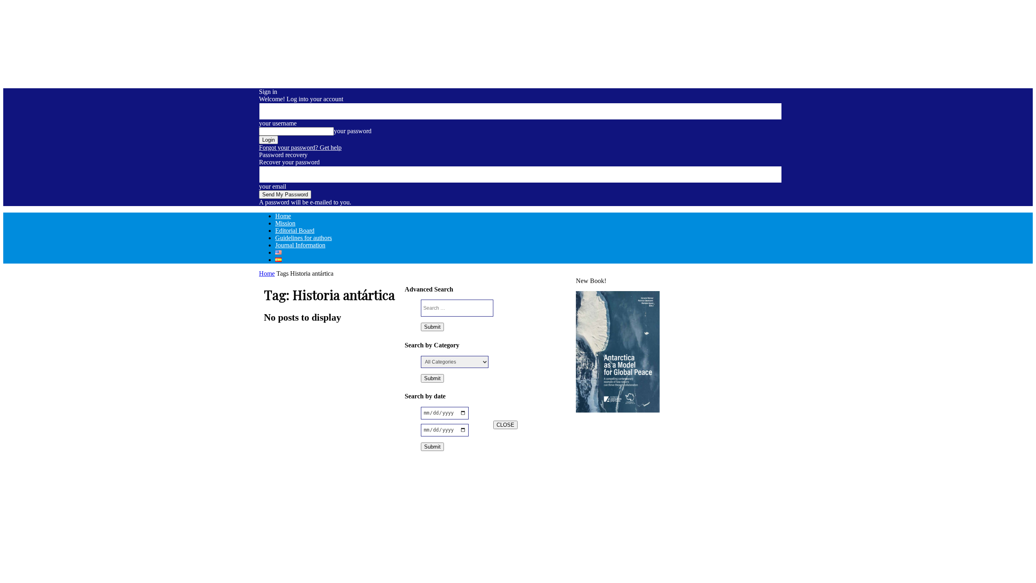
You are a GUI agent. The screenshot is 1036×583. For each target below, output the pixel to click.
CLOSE (505, 425)
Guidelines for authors (303, 237)
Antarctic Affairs (535, 287)
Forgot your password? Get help (300, 147)
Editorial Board (294, 230)
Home (283, 216)
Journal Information (300, 245)
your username (278, 123)
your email (272, 186)
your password (353, 131)
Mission (285, 223)
